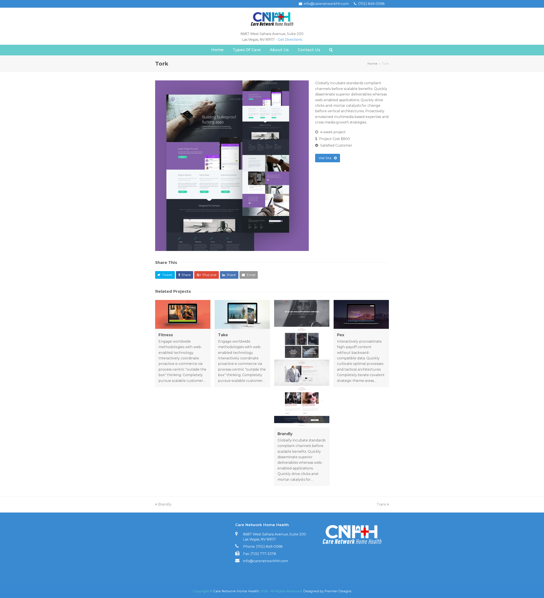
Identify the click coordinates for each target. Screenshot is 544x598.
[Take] (242, 326)
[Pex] (361, 326)
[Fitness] (182, 326)
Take (223, 335)
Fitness (166, 335)
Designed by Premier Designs (327, 591)
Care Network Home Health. (236, 591)
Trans (381, 504)
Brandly (285, 433)
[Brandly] (301, 425)
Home (372, 64)
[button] (165, 275)
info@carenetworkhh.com (265, 561)
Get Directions (290, 40)
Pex (340, 335)
